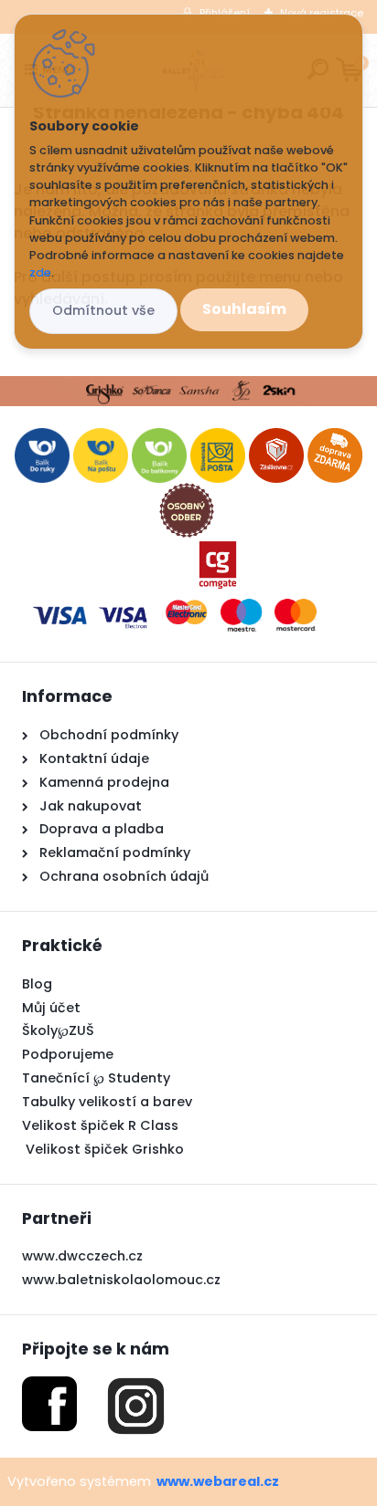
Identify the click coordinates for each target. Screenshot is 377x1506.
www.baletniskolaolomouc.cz (121, 1280)
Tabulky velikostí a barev (107, 1102)
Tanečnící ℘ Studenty (96, 1078)
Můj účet (51, 1008)
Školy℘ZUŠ (58, 1030)
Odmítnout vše (103, 310)
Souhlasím (244, 308)
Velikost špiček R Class (100, 1125)
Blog (37, 984)
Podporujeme (67, 1054)
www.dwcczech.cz (82, 1256)
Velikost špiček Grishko (103, 1149)
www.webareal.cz (217, 1481)
